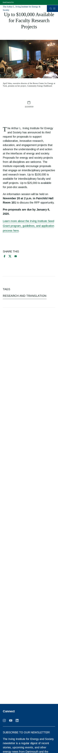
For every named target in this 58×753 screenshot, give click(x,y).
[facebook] (4, 256)
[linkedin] (17, 720)
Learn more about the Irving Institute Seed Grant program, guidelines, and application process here (28, 225)
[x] (10, 256)
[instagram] (4, 720)
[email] (15, 256)
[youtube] (10, 720)
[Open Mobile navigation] (54, 8)
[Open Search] (51, 8)
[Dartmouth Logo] (8, 2)
